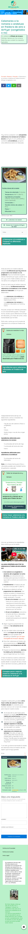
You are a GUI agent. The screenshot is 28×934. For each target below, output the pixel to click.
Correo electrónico (7, 827)
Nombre (4, 819)
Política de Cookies (8, 852)
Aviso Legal (6, 855)
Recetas (9, 76)
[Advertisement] (14, 61)
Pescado (15, 76)
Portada (3, 76)
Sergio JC (14, 889)
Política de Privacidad (9, 848)
